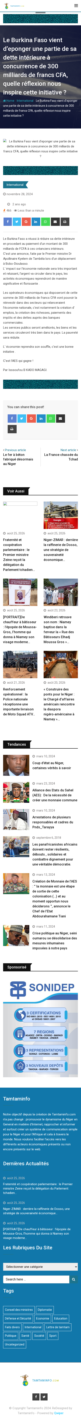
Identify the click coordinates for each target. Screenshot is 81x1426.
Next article (68, 450)
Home (10, 100)
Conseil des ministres (19, 1309)
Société (39, 1335)
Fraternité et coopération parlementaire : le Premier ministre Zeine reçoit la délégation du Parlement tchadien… (19, 555)
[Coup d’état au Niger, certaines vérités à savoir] (16, 765)
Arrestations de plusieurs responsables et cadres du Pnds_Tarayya (52, 822)
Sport (52, 1335)
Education (60, 1318)
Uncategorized (14, 1344)
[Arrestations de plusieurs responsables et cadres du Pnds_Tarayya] (16, 819)
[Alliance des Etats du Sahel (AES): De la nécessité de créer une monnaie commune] (16, 792)
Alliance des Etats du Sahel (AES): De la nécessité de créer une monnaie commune (54, 795)
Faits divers (12, 1327)
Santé (25, 1335)
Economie (42, 1318)
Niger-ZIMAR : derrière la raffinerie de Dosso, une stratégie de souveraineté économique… (61, 550)
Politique (10, 1335)
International (25, 100)
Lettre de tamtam (58, 1327)
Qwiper (59, 1413)
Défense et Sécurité (18, 1318)
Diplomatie (45, 1309)
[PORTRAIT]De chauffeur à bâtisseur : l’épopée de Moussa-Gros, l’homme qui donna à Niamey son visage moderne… (37, 1233)
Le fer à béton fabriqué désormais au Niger (18, 459)
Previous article (15, 450)
